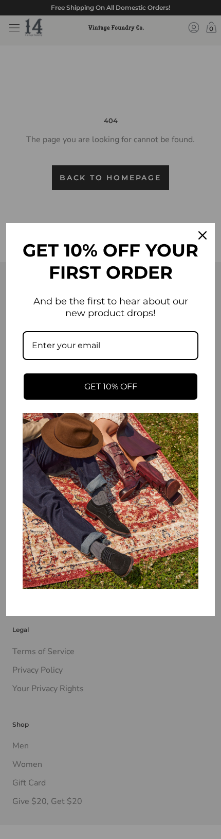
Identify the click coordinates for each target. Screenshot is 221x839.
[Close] (202, 235)
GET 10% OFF (110, 386)
